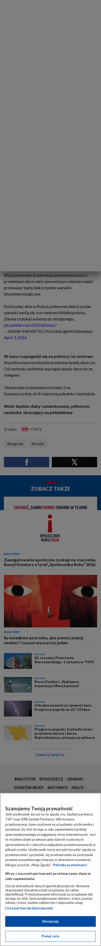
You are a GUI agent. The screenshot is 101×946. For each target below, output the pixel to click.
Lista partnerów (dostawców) (29, 908)
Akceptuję (50, 921)
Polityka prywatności (70, 865)
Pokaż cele (50, 936)
